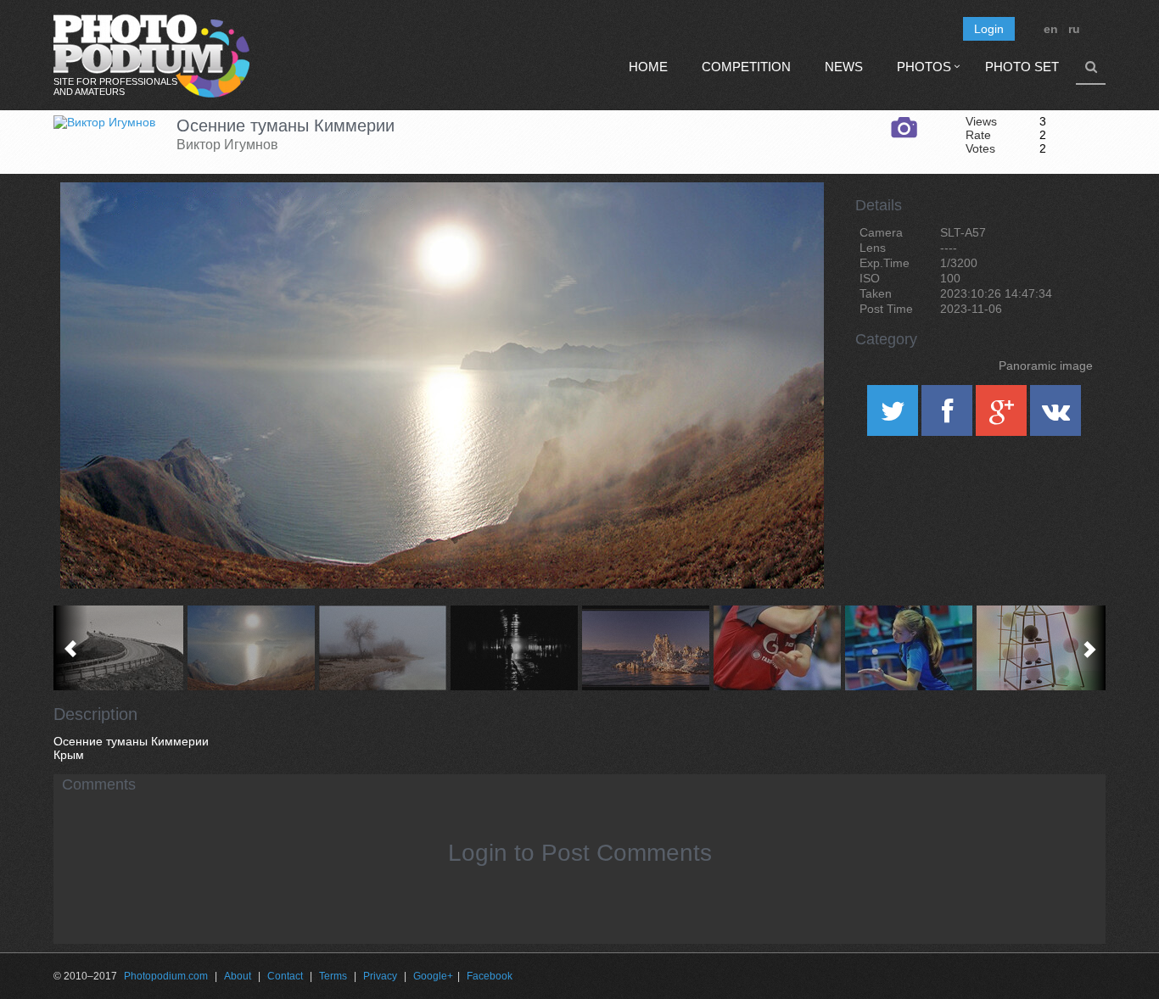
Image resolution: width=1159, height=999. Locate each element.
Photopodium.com (166, 976)
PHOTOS (924, 66)
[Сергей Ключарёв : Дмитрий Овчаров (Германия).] (777, 648)
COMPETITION (746, 66)
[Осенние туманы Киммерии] (789, 225)
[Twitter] (894, 416)
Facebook (489, 976)
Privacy (380, 976)
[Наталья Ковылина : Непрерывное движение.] (1040, 648)
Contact (285, 976)
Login (989, 29)
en (1051, 29)
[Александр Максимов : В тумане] (382, 648)
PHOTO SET (1022, 66)
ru (1074, 29)
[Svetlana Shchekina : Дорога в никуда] (119, 648)
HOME (648, 66)
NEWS (844, 66)
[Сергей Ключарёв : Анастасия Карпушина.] (908, 648)
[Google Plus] (1003, 416)
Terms (333, 976)
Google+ (433, 976)
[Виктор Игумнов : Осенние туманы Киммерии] (251, 648)
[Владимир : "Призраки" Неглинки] (514, 648)
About (237, 976)
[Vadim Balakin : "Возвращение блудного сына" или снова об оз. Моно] (645, 648)
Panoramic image (1046, 365)
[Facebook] (948, 416)
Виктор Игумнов (227, 144)
